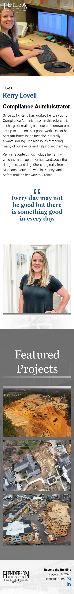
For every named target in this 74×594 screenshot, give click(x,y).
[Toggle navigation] (65, 8)
